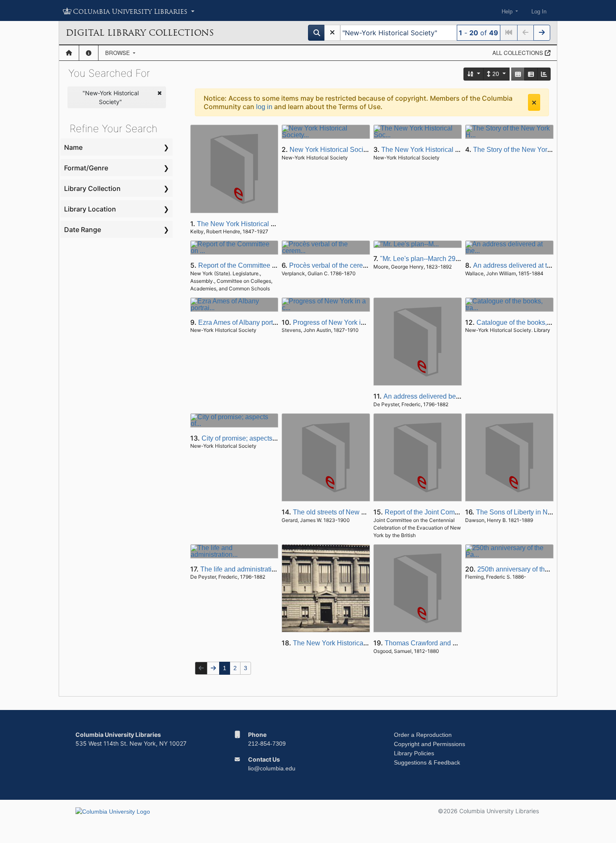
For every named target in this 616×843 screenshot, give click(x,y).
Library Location (90, 209)
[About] (88, 52)
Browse (118, 53)
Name (73, 147)
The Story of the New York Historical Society (538, 149)
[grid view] (518, 74)
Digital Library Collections (140, 33)
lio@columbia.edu (271, 768)
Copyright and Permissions (429, 744)
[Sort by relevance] (473, 74)
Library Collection (92, 188)
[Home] (69, 52)
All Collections (518, 53)
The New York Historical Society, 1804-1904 (262, 223)
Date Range (82, 229)
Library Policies (414, 753)
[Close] (534, 102)
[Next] (541, 33)
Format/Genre (86, 168)
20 (496, 73)
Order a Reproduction (423, 734)
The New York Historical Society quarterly (443, 149)
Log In (538, 11)
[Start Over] (332, 33)
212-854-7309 (267, 743)
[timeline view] (544, 74)
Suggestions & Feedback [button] (427, 762)
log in (264, 106)
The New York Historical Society (341, 643)
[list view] (531, 74)
